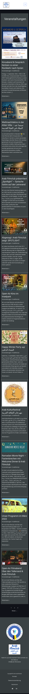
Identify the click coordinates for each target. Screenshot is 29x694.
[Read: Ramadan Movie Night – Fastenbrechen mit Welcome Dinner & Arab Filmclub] (14, 447)
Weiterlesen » (5, 96)
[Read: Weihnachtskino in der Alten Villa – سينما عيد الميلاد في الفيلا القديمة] (14, 110)
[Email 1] (16, 688)
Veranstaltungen (6, 71)
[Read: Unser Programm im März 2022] (14, 505)
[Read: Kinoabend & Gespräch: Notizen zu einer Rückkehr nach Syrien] (14, 43)
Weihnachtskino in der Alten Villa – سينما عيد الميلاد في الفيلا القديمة (13, 125)
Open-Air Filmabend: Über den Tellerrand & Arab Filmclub (12, 571)
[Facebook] (12, 688)
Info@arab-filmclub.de (14, 662)
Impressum (14, 684)
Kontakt (14, 676)
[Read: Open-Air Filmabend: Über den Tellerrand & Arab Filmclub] (14, 558)
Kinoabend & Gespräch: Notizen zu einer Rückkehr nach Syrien (13, 65)
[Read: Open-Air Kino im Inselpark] (14, 282)
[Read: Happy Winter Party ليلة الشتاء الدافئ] (14, 337)
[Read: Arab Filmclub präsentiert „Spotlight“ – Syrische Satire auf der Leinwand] (14, 168)
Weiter (14, 611)
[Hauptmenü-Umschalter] (25, 4)
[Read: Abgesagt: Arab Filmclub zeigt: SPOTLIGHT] (14, 226)
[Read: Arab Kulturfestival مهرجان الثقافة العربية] (14, 394)
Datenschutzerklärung (14, 680)
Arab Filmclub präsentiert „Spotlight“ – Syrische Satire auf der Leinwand (14, 181)
